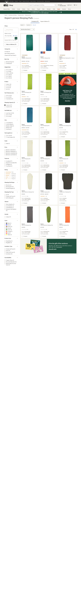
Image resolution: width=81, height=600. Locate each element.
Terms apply (59, 247)
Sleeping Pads (28, 15)
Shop (11, 5)
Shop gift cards (52, 249)
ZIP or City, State (8, 35)
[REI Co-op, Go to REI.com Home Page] (5, 5)
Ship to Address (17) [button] (11, 44)
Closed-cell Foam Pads (10, 55)
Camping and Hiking (12, 15)
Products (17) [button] (35, 21)
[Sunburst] (44, 52)
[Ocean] (42, 52)
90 (76, 29)
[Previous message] (20, 12)
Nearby (15, 35)
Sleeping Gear (21, 15)
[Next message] (59, 12)
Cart (76, 5)
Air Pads (6, 51)
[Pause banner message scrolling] (61, 12)
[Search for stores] (16, 38)
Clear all (34, 25)
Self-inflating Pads (9, 53)
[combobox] (43, 5)
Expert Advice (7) (44, 21)
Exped (6, 15)
